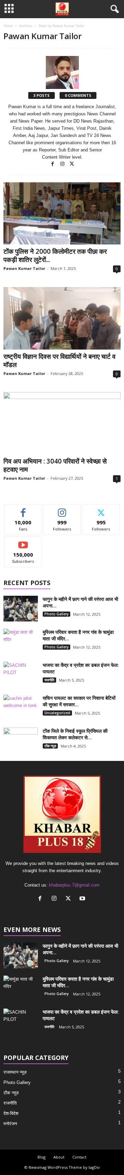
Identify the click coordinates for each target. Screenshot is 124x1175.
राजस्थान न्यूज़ (15, 1072)
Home (8, 25)
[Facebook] (53, 164)
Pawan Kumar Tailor (24, 268)
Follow (62, 509)
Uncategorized (57, 712)
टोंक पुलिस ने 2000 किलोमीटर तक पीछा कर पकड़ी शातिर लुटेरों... (55, 255)
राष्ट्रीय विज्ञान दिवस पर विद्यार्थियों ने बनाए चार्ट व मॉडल (59, 360)
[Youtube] (83, 899)
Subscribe (23, 541)
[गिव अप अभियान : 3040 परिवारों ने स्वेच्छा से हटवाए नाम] (62, 423)
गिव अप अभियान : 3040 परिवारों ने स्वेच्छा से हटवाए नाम (55, 465)
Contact (79, 1157)
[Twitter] (72, 164)
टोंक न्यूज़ (50, 745)
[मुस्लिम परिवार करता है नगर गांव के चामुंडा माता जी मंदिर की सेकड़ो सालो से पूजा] (20, 641)
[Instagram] (63, 164)
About (58, 1157)
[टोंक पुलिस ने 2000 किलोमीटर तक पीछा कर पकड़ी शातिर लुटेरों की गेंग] (62, 213)
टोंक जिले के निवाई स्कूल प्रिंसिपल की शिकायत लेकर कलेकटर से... (75, 734)
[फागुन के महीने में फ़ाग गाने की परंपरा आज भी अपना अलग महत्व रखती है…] (20, 608)
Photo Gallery (56, 614)
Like (23, 509)
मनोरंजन (10, 1123)
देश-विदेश (10, 1113)
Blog (41, 1157)
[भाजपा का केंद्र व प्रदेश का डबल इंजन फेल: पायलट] (20, 674)
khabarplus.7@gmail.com (74, 885)
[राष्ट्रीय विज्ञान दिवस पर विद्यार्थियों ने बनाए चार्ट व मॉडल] (62, 318)
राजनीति (49, 679)
